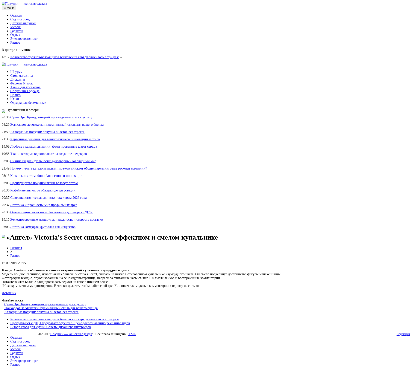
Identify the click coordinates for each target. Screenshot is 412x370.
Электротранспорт (24, 38)
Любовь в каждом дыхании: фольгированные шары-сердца (53, 146)
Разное (15, 42)
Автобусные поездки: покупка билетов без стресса (47, 132)
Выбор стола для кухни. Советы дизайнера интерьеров (50, 327)
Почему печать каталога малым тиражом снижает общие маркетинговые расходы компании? (78, 168)
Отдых (15, 35)
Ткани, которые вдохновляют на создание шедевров (48, 154)
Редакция (403, 334)
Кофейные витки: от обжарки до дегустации (43, 190)
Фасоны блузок (21, 83)
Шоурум (16, 71)
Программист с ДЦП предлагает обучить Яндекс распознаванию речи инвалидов (70, 323)
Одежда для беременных (28, 102)
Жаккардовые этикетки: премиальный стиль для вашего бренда (57, 124)
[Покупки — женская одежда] (24, 3)
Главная (16, 248)
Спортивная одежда (24, 91)
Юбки (14, 99)
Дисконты (17, 79)
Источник (9, 293)
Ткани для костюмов (25, 87)
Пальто (15, 95)
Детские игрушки (23, 23)
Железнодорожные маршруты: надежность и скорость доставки (56, 219)
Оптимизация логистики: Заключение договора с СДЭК (51, 212)
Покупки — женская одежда (71, 334)
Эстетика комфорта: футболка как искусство (43, 227)
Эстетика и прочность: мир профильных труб (43, 205)
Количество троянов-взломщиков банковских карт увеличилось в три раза (64, 57)
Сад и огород (20, 19)
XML (132, 334)
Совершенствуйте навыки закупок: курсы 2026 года (48, 197)
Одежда (16, 15)
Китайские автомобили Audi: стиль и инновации (46, 175)
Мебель (15, 27)
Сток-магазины (21, 75)
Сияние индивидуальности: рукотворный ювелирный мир (53, 161)
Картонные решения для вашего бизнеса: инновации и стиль (55, 139)
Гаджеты (16, 31)
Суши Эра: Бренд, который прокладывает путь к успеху (51, 117)
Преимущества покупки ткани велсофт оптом (44, 183)
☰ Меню (8, 7)
